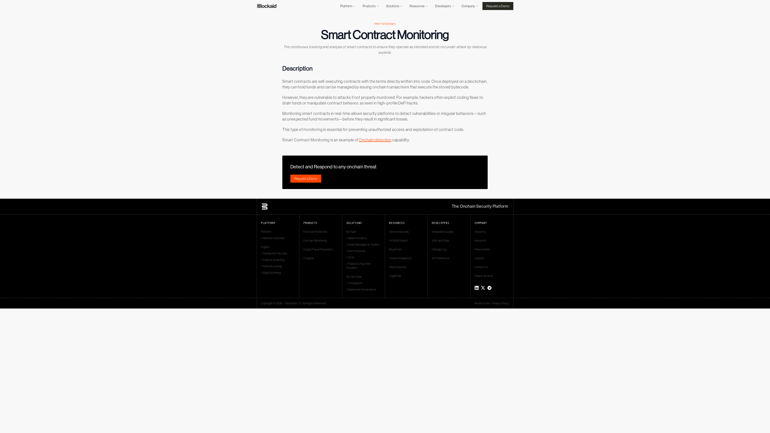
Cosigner (308, 258)
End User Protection (315, 231)
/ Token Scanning (271, 266)
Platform (346, 6)
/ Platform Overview (273, 238)
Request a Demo (498, 6)
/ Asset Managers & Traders (363, 244)
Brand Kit (480, 240)
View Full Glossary (385, 23)
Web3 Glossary (398, 267)
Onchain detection (375, 140)
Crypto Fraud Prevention (318, 249)
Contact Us (481, 267)
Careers (479, 258)
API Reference (440, 258)
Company (468, 6)
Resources (417, 6)
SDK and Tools (440, 240)
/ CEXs (350, 257)
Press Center (482, 249)
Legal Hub (395, 275)
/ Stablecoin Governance (361, 289)
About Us (480, 231)
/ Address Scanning (272, 259)
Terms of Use (482, 303)
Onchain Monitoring (315, 240)
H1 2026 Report (398, 240)
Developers (443, 6)
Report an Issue (484, 275)
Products (369, 6)
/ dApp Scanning (271, 272)
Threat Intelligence (400, 258)
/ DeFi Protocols (356, 251)
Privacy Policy (500, 303)
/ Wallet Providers (356, 238)
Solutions (392, 6)
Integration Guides (443, 231)
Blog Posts (395, 249)
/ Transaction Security (274, 253)
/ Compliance (354, 283)
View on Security (399, 231)
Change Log (439, 249)
